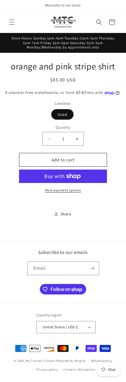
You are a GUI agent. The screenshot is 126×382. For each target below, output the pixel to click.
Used (62, 114)
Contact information (79, 369)
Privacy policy (47, 369)
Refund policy (101, 361)
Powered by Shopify (71, 360)
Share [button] (66, 214)
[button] (11, 22)
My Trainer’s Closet (40, 360)
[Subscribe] (92, 268)
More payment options (63, 190)
